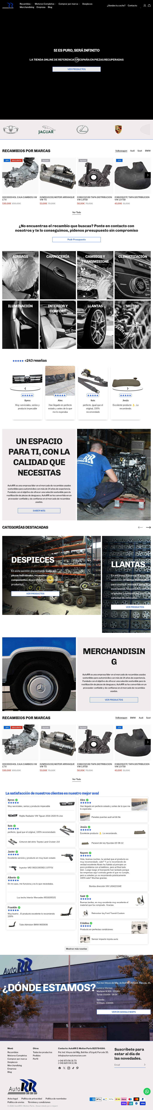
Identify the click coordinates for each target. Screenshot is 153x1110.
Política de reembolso (56, 1098)
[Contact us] (147, 1091)
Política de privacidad (31, 1098)
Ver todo (76, 212)
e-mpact (54, 1106)
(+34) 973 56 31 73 (67, 1060)
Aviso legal (12, 1098)
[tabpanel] (76, 181)
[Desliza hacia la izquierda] (140, 527)
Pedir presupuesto (77, 239)
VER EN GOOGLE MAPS (124, 1012)
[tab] (121, 151)
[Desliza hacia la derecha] (148, 175)
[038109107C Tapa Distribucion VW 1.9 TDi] (133, 175)
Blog (9, 1072)
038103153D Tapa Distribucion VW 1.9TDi (94, 198)
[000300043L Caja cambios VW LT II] (20, 175)
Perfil (35, 1059)
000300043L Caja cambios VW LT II (19, 198)
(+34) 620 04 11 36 (67, 1063)
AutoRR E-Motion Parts (24, 1106)
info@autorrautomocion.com (72, 1055)
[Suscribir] (144, 1064)
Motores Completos (17, 1055)
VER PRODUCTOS (77, 69)
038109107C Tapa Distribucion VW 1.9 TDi (132, 198)
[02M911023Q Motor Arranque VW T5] (58, 175)
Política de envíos (15, 1102)
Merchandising (14, 1065)
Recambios (12, 1052)
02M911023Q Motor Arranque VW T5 (57, 198)
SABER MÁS (39, 510)
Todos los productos (42, 1052)
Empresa (11, 1069)
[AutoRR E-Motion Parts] (77, 129)
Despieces (12, 1062)
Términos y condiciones (39, 1102)
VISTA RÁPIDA (11, 192)
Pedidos (36, 1055)
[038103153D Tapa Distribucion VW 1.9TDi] (95, 175)
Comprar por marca (17, 1059)
